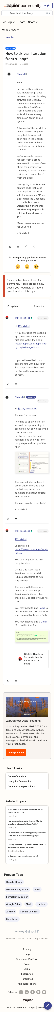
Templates (27, 978)
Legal (32, 1007)
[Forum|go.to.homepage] (21, 5)
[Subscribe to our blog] (32, 992)
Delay (44, 621)
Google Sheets (14, 882)
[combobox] (27, 13)
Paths (42, 608)
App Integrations (27, 983)
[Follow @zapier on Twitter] (38, 992)
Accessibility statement (37, 938)
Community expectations (21, 786)
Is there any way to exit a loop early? (23, 856)
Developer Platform (27, 959)
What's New (8, 29)
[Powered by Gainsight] (27, 932)
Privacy (42, 1007)
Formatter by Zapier (17, 896)
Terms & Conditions (15, 938)
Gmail (37, 889)
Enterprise (27, 973)
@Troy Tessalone (27, 408)
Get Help (6, 22)
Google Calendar (29, 911)
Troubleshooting (16, 851)
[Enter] (4, 13)
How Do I (10, 37)
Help (27, 954)
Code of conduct (17, 776)
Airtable (10, 911)
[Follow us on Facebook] (21, 992)
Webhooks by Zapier (17, 889)
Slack (29, 904)
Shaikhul (21, 74)
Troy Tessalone (22, 317)
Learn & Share (26, 22)
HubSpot (41, 904)
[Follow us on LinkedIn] (27, 992)
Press (27, 964)
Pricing (27, 949)
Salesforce (12, 919)
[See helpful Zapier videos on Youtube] (44, 992)
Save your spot (16, 752)
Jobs (27, 969)
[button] (47, 5)
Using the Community (19, 781)
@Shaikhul (24, 326)
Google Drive (13, 904)
